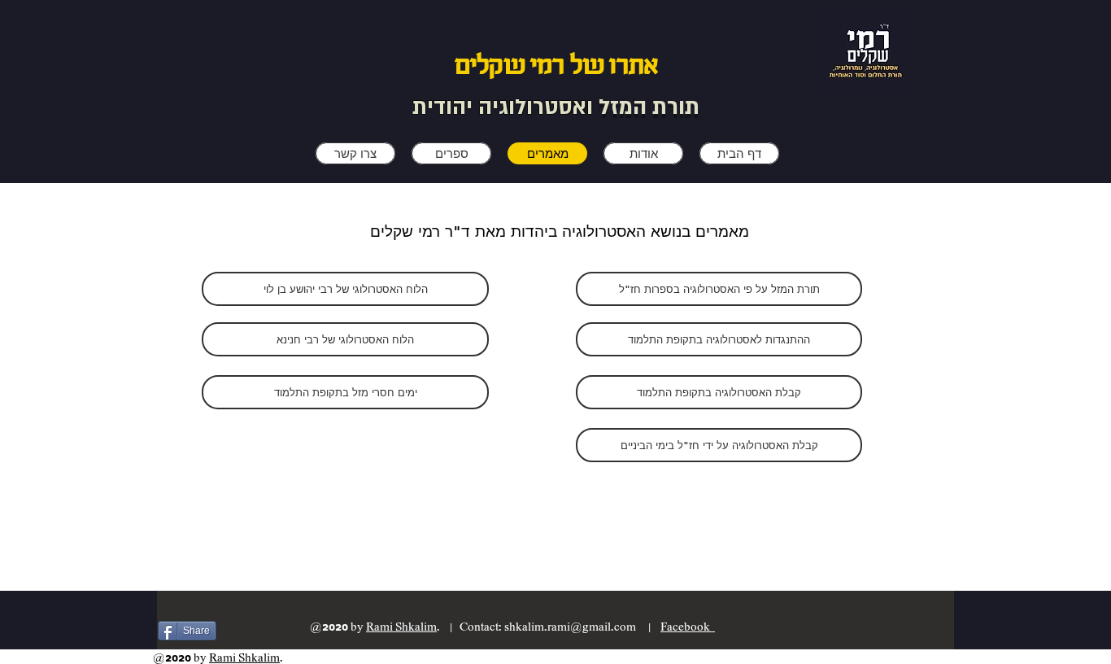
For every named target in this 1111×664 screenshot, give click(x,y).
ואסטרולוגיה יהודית (505, 107)
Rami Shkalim (401, 627)
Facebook (687, 627)
